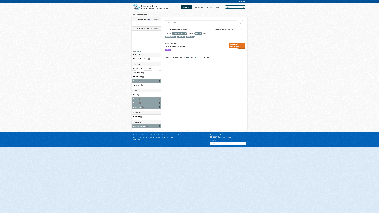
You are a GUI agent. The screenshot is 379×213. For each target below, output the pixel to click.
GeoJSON (168, 49)
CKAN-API (136, 140)
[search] (240, 22)
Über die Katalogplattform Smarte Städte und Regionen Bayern (153, 137)
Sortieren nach (220, 30)
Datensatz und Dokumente (235, 45)
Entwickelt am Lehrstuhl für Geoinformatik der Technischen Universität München (158, 135)
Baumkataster (170, 44)
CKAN (222, 137)
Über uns (219, 7)
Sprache (213, 140)
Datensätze (186, 7)
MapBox (139, 51)
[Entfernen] (185, 33)
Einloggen (241, 1)
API (189, 57)
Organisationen (198, 7)
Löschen (156, 19)
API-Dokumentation (199, 57)
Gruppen (210, 7)
